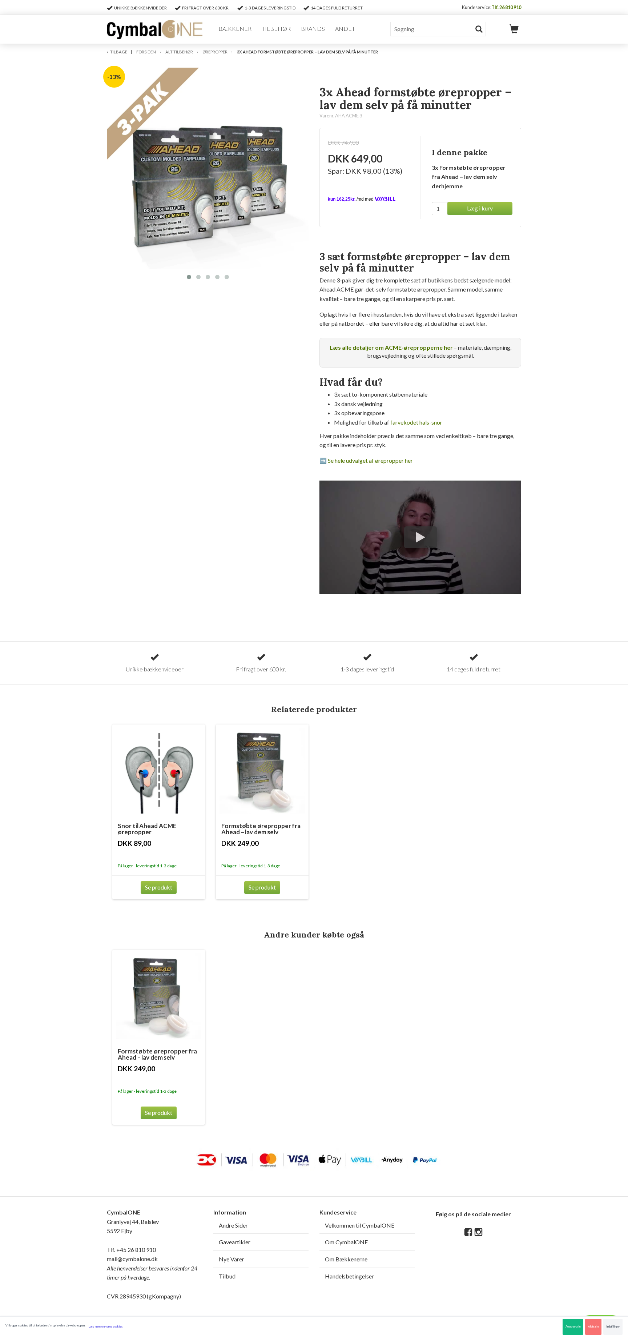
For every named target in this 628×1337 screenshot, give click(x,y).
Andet (345, 28)
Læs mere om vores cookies (105, 1326)
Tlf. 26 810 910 (506, 7)
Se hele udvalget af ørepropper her (370, 460)
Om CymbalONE (346, 1241)
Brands (313, 28)
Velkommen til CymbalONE (359, 1225)
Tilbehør (276, 28)
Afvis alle (593, 1326)
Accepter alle (573, 1326)
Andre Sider (233, 1225)
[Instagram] (478, 1232)
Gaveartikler (234, 1241)
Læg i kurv (480, 208)
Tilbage (118, 51)
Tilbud (227, 1276)
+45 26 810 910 (136, 1249)
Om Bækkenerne (346, 1259)
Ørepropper (215, 51)
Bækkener (234, 28)
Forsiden (146, 51)
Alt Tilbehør (179, 51)
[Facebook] (468, 1232)
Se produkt (158, 887)
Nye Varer (231, 1259)
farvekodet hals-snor (416, 422)
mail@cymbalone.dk (152, 1268)
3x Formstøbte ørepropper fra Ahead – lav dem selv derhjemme (469, 176)
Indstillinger (613, 1326)
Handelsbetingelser (349, 1276)
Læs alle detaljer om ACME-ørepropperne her (391, 347)
